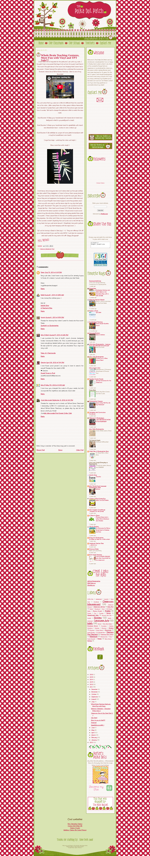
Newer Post (41, 450)
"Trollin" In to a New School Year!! (102, 359)
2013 (91, 682)
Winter (100, 639)
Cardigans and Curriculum (97, 412)
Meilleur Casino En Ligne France (75, 830)
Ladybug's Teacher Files (96, 543)
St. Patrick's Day (100, 632)
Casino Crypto (75, 828)
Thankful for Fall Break (97, 511)
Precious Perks (94, 549)
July (93, 702)
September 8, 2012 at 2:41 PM (62, 400)
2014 (91, 679)
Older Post (80, 450)
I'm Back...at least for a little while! (99, 539)
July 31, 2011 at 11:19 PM (53, 272)
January (94, 740)
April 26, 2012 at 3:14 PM (55, 363)
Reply (43, 289)
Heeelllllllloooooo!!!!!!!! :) (97, 725)
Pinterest (94, 723)
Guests (89, 618)
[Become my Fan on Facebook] (109, 791)
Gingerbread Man (93, 615)
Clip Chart (94, 718)
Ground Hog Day (107, 615)
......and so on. (93, 545)
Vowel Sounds (91, 639)
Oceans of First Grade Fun (97, 499)
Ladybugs (89, 621)
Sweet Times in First (48, 373)
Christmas (96, 602)
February (94, 737)
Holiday (98, 617)
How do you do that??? (98, 720)
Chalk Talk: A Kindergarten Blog (99, 451)
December (94, 689)
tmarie (43, 317)
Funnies (101, 613)
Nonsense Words (92, 626)
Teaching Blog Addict (107, 634)
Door (103, 609)
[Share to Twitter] (49, 246)
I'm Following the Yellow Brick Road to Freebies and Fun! (103, 530)
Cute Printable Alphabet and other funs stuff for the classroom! (103, 558)
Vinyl (53, 249)
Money (99, 624)
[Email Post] (43, 246)
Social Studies (91, 632)
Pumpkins (104, 626)
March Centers (100, 335)
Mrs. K (43, 385)
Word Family (108, 639)
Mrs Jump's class (94, 368)
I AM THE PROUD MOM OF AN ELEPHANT (103, 420)
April (93, 732)
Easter (89, 611)
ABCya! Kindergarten (93, 581)
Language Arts (101, 620)
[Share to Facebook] (51, 246)
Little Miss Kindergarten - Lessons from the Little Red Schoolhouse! (99, 345)
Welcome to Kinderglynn (96, 418)
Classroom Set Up (99, 607)
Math (90, 623)
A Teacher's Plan (46, 308)
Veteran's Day (104, 636)
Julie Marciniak (46, 400)
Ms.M (43, 295)
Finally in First (93, 311)
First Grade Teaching (95, 555)
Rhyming (104, 628)
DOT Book (109, 609)
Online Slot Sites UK (75, 826)
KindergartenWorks (95, 281)
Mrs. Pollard (45, 335)
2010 (92, 742)
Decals (91, 609)
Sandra (43, 363)
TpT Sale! (98, 312)
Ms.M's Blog (45, 306)
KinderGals (92, 288)
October (94, 694)
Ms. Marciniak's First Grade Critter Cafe (58, 413)
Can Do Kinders (94, 526)
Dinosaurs (97, 609)
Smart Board (99, 630)
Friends (89, 613)
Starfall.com (91, 585)
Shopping (91, 630)
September (94, 697)
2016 (91, 674)
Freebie (108, 611)
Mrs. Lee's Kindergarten (96, 357)
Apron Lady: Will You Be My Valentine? (103, 403)
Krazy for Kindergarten (96, 538)
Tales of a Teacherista (48, 353)
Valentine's (93, 636)
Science (111, 628)
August (93, 699)
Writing (89, 641)
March (93, 735)
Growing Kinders (94, 333)
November (94, 692)
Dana (42, 272)
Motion (98, 489)
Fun (95, 613)
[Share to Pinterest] (52, 246)
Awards (106, 599)
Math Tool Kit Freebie (102, 500)
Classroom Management (46, 249)
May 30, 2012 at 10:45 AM (55, 385)
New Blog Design (107, 624)
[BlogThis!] (47, 246)
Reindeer (97, 628)
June (93, 728)
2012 (91, 684)
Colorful (98, 476)
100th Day (90, 599)
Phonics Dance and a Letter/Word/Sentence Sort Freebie (102, 519)
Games (108, 613)
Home (60, 450)
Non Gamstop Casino (75, 824)
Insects (109, 618)
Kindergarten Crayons (96, 401)
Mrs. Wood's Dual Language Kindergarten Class (97, 486)
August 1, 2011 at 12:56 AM (54, 295)
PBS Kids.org (91, 583)
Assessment (99, 599)
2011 (91, 687)
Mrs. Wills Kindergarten (96, 429)
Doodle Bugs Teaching (96, 322)
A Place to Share (94, 515)
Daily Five (110, 607)
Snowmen (108, 630)
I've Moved (92, 414)
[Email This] (46, 246)
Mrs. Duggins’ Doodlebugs (97, 510)
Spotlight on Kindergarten (50, 326)
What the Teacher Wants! (96, 300)
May (93, 730)
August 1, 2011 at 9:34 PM (55, 317)
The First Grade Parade (96, 379)
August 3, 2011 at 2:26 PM (59, 335)
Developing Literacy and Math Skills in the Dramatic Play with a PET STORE (103, 292)
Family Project (97, 611)
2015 (91, 677)
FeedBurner (104, 214)
